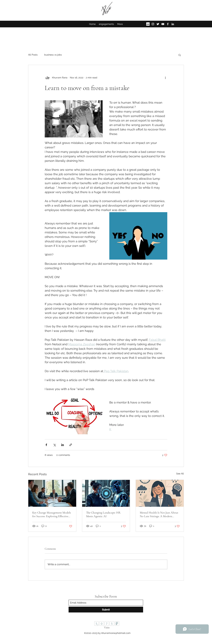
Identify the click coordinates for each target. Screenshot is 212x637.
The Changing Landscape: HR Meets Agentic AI (103, 514)
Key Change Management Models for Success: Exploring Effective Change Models (51, 514)
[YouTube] (162, 24)
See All (180, 473)
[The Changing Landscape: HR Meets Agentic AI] (106, 493)
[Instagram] (153, 24)
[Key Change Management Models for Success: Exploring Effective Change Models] (52, 493)
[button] (179, 55)
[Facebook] (167, 24)
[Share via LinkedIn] (62, 444)
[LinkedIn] (172, 24)
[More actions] (165, 78)
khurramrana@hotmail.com (116, 633)
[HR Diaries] (148, 24)
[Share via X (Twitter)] (54, 444)
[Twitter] (157, 24)
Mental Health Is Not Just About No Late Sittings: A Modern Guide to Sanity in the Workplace (159, 514)
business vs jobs (53, 54)
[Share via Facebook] (46, 444)
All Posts (33, 54)
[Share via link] (70, 444)
